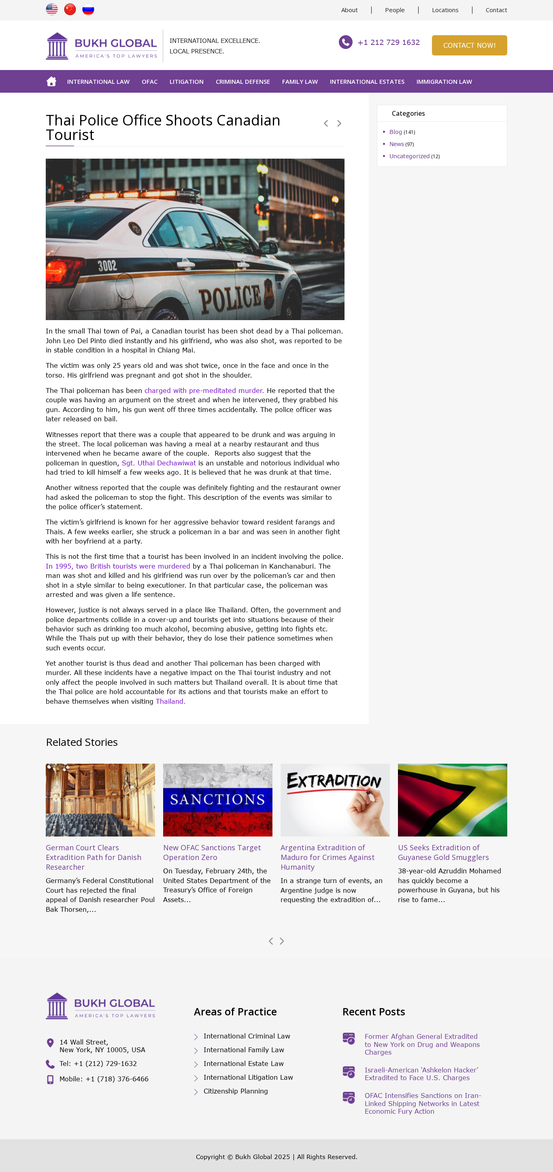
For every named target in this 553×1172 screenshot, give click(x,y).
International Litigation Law (248, 1077)
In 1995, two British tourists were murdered (119, 566)
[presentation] (271, 941)
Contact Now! (469, 45)
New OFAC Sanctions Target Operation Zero (212, 852)
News (396, 143)
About (349, 10)
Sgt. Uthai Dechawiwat (159, 463)
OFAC (149, 81)
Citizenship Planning (236, 1091)
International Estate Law (244, 1063)
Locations (445, 10)
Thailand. (171, 701)
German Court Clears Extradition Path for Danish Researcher (93, 857)
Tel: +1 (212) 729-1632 (98, 1063)
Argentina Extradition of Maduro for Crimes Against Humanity (328, 857)
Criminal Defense (243, 81)
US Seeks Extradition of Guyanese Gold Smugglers (443, 852)
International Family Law (244, 1049)
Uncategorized (409, 156)
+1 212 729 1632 (388, 42)
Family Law (300, 81)
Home (53, 81)
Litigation (187, 81)
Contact (496, 10)
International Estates (367, 81)
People (395, 10)
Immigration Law (444, 81)
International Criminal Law (247, 1036)
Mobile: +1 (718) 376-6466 (104, 1079)
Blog (395, 131)
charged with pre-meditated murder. (204, 390)
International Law (98, 81)
